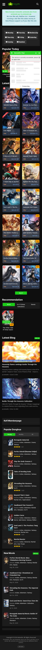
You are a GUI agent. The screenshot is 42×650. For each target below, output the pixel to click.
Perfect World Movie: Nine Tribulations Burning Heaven (20, 559)
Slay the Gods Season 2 (23, 461)
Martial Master (19, 539)
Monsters (17, 466)
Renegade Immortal (21, 440)
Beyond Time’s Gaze (21, 495)
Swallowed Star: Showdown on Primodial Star (21, 574)
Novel (9, 304)
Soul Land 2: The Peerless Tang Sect (26, 527)
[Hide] (39, 53)
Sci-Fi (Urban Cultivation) (21, 305)
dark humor (22, 520)
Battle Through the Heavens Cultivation (17, 401)
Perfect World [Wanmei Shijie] (25, 452)
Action (21, 442)
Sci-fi (15, 488)
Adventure (27, 442)
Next (20, 293)
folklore (34, 520)
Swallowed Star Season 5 (23, 505)
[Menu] (12, 53)
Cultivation (27, 497)
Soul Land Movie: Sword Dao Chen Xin (24, 601)
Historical (17, 532)
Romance (20, 510)
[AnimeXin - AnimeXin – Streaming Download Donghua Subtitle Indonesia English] (14, 5)
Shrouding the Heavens (23, 483)
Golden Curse (19, 515)
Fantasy (16, 444)
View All (37, 338)
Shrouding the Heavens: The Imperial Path (24, 589)
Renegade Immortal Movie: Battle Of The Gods (23, 615)
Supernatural (26, 500)
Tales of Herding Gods (22, 472)
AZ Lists (21, 646)
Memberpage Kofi (21, 23)
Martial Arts (18, 500)
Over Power (21, 544)
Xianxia (33, 304)
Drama (33, 442)
